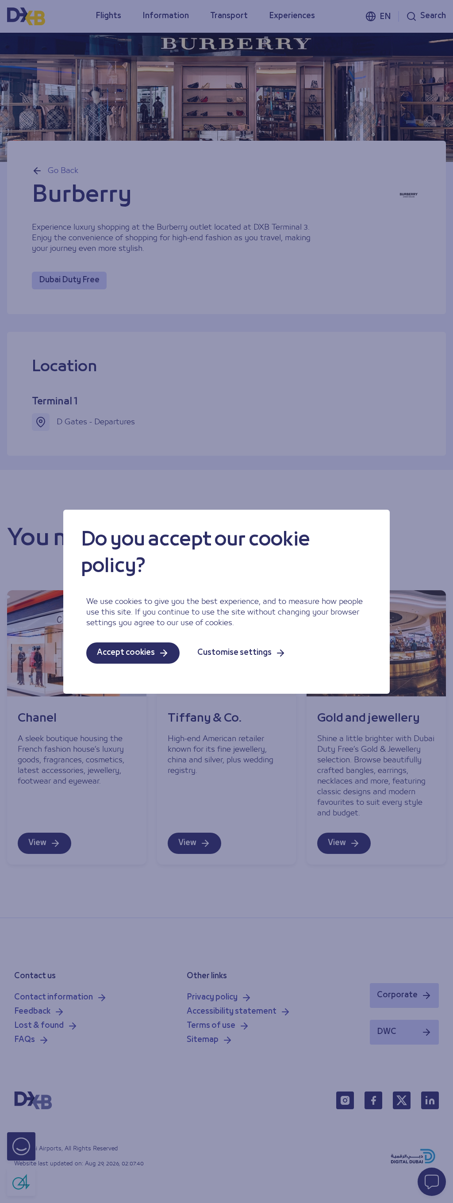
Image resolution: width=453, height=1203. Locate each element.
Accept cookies (126, 653)
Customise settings (234, 653)
